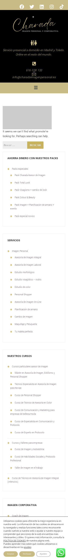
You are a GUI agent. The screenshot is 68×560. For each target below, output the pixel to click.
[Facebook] (21, 6)
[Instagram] (51, 6)
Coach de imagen (20, 515)
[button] (36, 87)
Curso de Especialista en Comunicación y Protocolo (32, 423)
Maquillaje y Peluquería (26, 324)
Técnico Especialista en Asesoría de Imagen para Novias (33, 386)
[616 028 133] (34, 64)
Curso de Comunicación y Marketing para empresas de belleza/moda (32, 412)
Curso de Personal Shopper (28, 395)
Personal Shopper (23, 294)
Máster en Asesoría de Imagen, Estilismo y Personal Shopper (32, 374)
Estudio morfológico (24, 272)
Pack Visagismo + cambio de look (31, 190)
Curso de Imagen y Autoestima (29, 449)
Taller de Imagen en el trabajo (29, 467)
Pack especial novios (25, 216)
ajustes (27, 547)
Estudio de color (22, 287)
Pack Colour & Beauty (25, 197)
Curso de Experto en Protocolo (29, 432)
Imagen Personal (20, 251)
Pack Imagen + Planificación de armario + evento (32, 206)
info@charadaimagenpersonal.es (34, 77)
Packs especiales (20, 169)
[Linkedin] (41, 6)
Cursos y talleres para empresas (27, 443)
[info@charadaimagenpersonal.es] (34, 73)
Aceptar (10, 554)
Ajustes (43, 554)
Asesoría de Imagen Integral (28, 257)
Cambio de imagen (24, 316)
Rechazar (27, 554)
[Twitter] (31, 6)
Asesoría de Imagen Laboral (28, 265)
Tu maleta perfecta (23, 331)
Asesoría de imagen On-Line (28, 302)
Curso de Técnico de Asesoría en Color (33, 402)
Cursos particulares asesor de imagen (30, 366)
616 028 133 (34, 70)
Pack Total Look (22, 182)
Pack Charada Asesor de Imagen (30, 175)
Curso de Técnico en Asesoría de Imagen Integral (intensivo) (33, 480)
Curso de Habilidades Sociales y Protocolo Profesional (32, 458)
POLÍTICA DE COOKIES (14, 540)
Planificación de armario (26, 309)
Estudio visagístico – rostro (28, 279)
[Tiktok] (61, 6)
